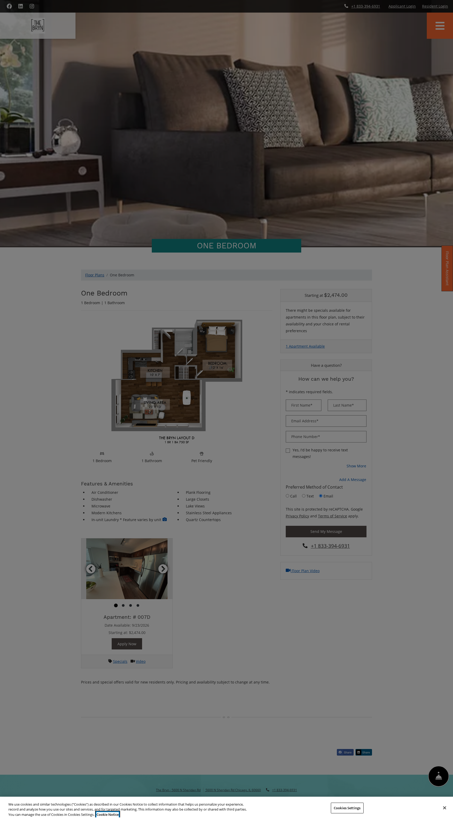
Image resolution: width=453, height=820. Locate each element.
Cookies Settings (347, 807)
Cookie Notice (107, 814)
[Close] (444, 807)
